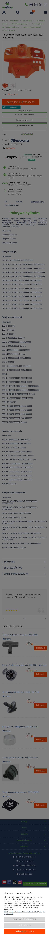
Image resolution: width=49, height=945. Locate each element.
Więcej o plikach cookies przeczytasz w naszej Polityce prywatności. (24, 912)
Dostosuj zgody (24, 925)
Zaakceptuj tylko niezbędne (24, 919)
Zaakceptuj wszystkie (24, 931)
